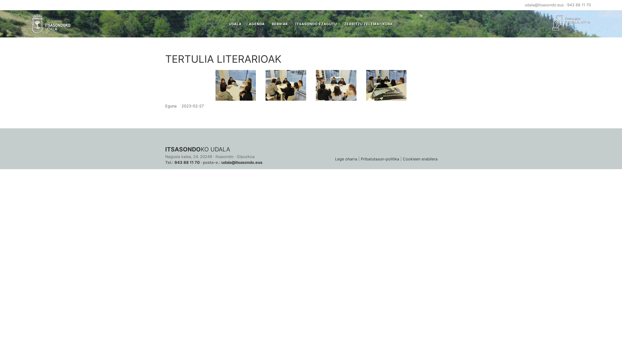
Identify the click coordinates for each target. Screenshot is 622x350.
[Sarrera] (50, 23)
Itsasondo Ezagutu (316, 24)
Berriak (280, 24)
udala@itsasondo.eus (544, 4)
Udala (235, 24)
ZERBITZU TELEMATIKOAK (368, 24)
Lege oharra (346, 159)
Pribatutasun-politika (380, 159)
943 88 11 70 (579, 4)
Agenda (257, 24)
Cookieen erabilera (420, 159)
